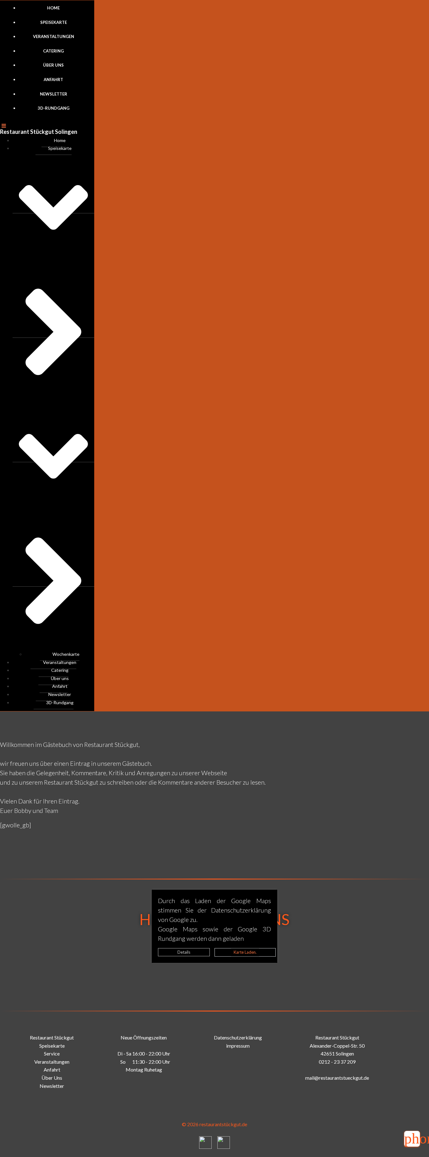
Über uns (53, 65)
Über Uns (51, 1078)
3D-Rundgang (53, 108)
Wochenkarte (65, 654)
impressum (238, 1046)
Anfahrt (53, 79)
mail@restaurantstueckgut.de (337, 1078)
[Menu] (47, 124)
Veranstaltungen (53, 36)
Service (52, 1053)
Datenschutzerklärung (238, 1037)
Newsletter (53, 93)
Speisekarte (53, 22)
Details (183, 952)
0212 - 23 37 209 (337, 1062)
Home (53, 7)
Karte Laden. (245, 952)
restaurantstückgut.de (223, 1124)
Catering (53, 50)
